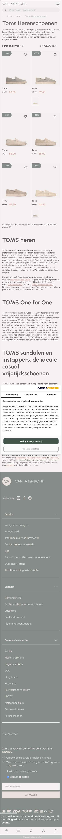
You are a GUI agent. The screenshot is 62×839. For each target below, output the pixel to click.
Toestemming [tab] (11, 394)
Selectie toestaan (31, 449)
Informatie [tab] (51, 394)
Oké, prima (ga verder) (31, 441)
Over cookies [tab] (31, 394)
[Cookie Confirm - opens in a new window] (48, 388)
